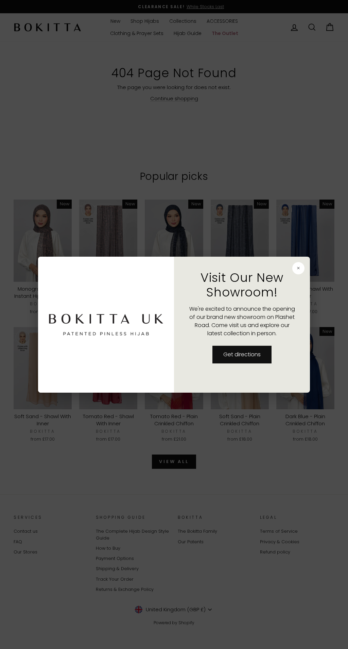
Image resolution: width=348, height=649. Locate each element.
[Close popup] (298, 268)
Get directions (242, 354)
